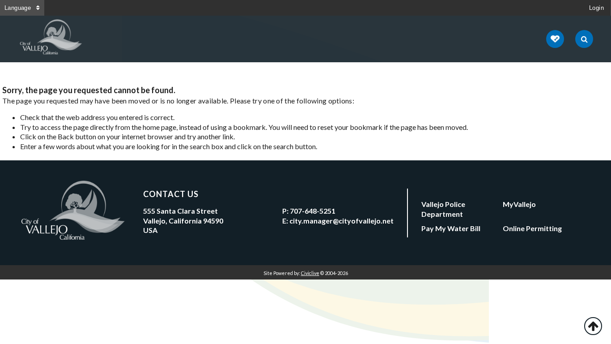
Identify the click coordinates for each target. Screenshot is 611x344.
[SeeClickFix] (555, 39)
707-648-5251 (312, 210)
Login (596, 7)
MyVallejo (519, 204)
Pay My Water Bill (450, 228)
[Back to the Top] (593, 326)
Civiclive (310, 273)
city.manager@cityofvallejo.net (341, 220)
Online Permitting (532, 228)
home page (159, 127)
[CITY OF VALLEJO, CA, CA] (51, 39)
